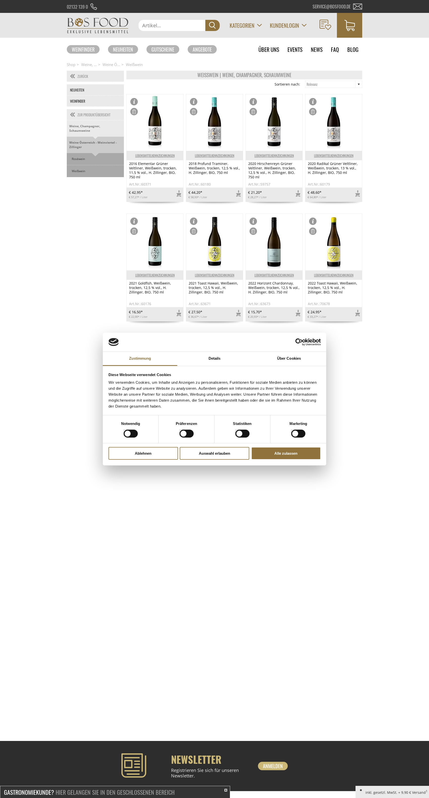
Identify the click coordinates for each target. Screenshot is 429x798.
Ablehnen (143, 453)
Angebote (202, 49)
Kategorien (242, 25)
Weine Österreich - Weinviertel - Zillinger (93, 144)
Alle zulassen (285, 453)
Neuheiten (123, 49)
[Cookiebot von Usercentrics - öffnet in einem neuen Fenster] (299, 342)
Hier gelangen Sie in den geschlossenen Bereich (89, 792)
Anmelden (273, 766)
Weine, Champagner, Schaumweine (84, 128)
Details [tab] (215, 358)
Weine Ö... (111, 64)
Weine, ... (89, 64)
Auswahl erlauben (214, 453)
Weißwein (134, 64)
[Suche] (212, 25)
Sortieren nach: (287, 84)
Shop (71, 64)
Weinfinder (83, 49)
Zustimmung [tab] (140, 358)
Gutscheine (162, 49)
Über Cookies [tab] (289, 358)
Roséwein (78, 159)
